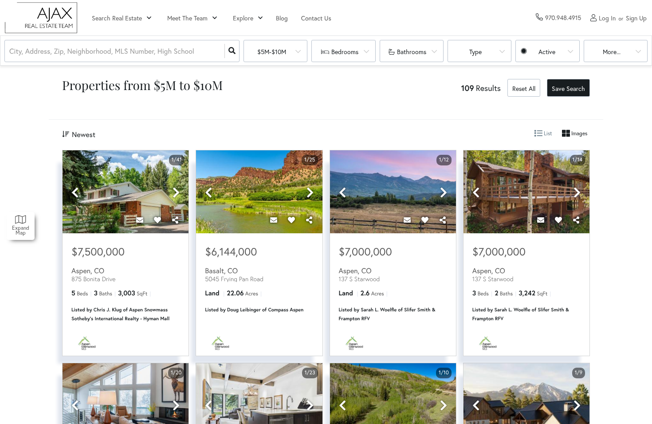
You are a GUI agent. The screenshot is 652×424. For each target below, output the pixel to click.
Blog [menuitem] (282, 18)
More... (612, 51)
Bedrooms (344, 51)
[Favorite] (157, 220)
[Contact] (140, 220)
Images (578, 133)
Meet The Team (187, 18)
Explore (243, 18)
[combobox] (10, 51)
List (547, 133)
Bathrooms (411, 51)
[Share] (175, 220)
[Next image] (176, 193)
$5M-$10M (271, 51)
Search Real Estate (117, 18)
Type (475, 51)
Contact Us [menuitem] (316, 18)
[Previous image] (75, 193)
